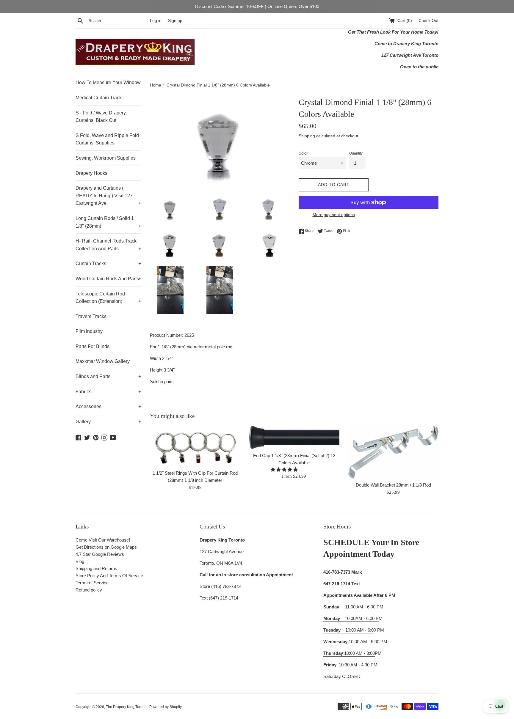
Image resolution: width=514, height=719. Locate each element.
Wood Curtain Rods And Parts (108, 278)
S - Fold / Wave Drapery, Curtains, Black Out (101, 116)
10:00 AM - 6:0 (348, 630)
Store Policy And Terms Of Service (109, 575)
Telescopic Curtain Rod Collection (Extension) (108, 297)
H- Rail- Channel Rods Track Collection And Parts (108, 244)
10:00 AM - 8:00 (349, 653)
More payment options (334, 214)
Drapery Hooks (91, 173)
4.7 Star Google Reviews (100, 554)
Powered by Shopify (165, 707)
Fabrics (108, 391)
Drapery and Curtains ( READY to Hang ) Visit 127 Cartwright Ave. (108, 195)
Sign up (175, 20)
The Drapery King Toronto (127, 707)
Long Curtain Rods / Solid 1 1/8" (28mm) (108, 222)
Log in (156, 20)
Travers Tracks (91, 316)
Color (303, 153)
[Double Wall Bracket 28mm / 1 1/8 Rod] (393, 452)
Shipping (307, 135)
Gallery (108, 421)
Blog (80, 561)
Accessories (108, 406)
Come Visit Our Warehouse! (103, 539)
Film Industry (89, 331)
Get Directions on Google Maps (106, 547)
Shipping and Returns (96, 568)
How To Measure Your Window (108, 82)
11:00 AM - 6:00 (349, 606)
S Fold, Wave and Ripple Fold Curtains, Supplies (107, 139)
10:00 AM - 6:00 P (353, 641)
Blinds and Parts (108, 376)
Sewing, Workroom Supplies (106, 158)
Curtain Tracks (108, 263)
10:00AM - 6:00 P (351, 618)
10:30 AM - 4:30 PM (358, 664)
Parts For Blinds (92, 346)
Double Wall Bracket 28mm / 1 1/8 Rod (393, 484)
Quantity (356, 153)
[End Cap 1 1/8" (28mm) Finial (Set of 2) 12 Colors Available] (294, 437)
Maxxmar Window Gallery (103, 361)
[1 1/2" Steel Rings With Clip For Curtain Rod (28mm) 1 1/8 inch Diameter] (195, 446)
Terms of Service (92, 582)
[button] (285, 469)
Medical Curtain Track (99, 97)
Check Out (428, 20)
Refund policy (89, 589)
